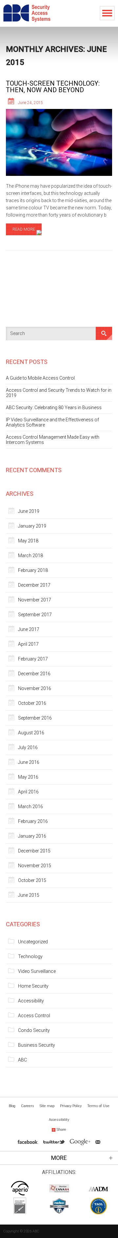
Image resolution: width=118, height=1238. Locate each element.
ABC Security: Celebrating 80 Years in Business (54, 407)
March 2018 (30, 555)
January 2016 (32, 836)
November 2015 (34, 865)
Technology (30, 956)
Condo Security (34, 1030)
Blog (12, 1106)
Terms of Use (98, 1106)
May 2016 (28, 777)
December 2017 (34, 585)
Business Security (36, 1045)
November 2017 (34, 599)
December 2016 (34, 673)
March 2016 (30, 806)
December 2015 (34, 850)
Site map (47, 1106)
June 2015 (28, 895)
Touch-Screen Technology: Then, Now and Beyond (53, 86)
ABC (22, 1059)
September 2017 (35, 614)
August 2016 (31, 732)
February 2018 (33, 570)
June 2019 (28, 511)
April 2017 (28, 644)
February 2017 (33, 658)
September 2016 (35, 718)
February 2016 (33, 821)
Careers (27, 1106)
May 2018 (28, 540)
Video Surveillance (37, 971)
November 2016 (34, 688)
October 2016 (32, 703)
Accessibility (31, 1000)
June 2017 (28, 629)
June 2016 (28, 762)
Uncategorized (33, 941)
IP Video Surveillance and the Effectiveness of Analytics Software (52, 422)
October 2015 (32, 880)
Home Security (33, 986)
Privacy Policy (71, 1106)
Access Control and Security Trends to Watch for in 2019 (58, 393)
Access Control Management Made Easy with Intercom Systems (52, 439)
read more (23, 229)
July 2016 (28, 747)
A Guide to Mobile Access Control (40, 378)
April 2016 (28, 791)
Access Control (34, 1015)
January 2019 (32, 526)
